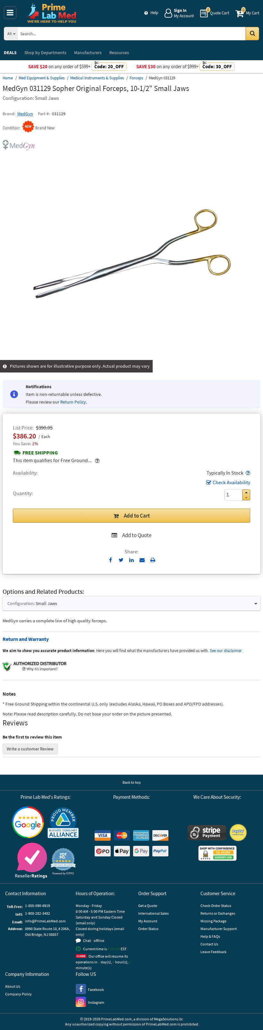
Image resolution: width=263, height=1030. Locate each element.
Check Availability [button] (231, 482)
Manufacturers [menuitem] (88, 52)
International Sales (153, 913)
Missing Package (213, 921)
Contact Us (209, 944)
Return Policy (73, 402)
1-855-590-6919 (37, 905)
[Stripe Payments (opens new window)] (207, 833)
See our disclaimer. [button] (226, 650)
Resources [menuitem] (119, 52)
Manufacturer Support (218, 928)
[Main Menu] (10, 12)
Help (154, 12)
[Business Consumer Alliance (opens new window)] (63, 823)
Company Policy (18, 994)
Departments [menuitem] (45, 52)
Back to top (132, 782)
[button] (247, 473)
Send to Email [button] (142, 560)
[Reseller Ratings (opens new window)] (31, 861)
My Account (147, 921)
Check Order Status (215, 905)
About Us (12, 986)
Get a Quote (147, 905)
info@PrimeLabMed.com (45, 921)
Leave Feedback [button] (213, 951)
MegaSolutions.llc (168, 1019)
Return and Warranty (26, 639)
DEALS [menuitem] (10, 52)
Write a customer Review (30, 749)
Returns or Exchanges (217, 913)
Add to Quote (136, 535)
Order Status (148, 928)
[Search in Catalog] (252, 33)
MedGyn (25, 114)
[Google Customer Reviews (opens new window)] (28, 823)
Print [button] (153, 560)
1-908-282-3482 (37, 913)
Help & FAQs (210, 936)
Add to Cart (137, 515)
